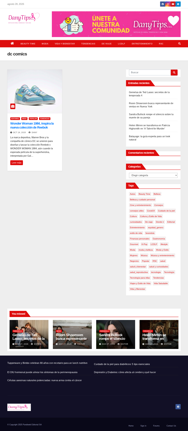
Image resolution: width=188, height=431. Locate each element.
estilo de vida (136, 233)
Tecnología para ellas (140, 278)
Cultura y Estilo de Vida (151, 216)
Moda (45, 43)
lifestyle (164, 244)
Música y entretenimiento (162, 255)
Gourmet (134, 244)
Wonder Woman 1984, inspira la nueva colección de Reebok (32, 125)
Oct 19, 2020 (19, 132)
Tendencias (88, 43)
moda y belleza (146, 250)
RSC (161, 43)
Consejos (158, 205)
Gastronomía (159, 238)
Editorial (15, 118)
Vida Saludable (161, 283)
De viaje (106, 43)
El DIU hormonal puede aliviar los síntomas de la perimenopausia (42, 372)
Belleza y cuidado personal (142, 199)
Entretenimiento (142, 43)
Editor (37, 344)
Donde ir (160, 222)
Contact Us (171, 426)
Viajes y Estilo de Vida (140, 283)
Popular (33, 118)
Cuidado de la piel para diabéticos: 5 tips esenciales (122, 364)
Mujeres (133, 255)
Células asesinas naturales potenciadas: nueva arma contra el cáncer (44, 380)
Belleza (157, 194)
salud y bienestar (138, 266)
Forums (156, 426)
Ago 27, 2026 (21, 344)
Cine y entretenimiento (140, 205)
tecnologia (156, 272)
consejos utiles (137, 211)
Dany (34, 132)
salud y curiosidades (158, 266)
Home (131, 426)
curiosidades (136, 222)
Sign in (143, 426)
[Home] (12, 43)
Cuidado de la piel (166, 211)
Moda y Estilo (162, 250)
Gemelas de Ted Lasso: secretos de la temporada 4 (28, 338)
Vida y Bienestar (65, 43)
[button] (179, 43)
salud (162, 261)
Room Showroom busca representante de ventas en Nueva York (71, 340)
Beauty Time (28, 43)
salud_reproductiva (139, 272)
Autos (132, 194)
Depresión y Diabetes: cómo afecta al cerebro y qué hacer (125, 372)
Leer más (16, 162)
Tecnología (169, 272)
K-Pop (144, 244)
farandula (150, 233)
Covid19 (151, 211)
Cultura (133, 216)
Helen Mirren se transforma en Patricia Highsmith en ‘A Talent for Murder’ (158, 340)
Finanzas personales (139, 238)
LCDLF (121, 43)
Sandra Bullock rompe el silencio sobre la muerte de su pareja (115, 340)
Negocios (134, 261)
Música (144, 255)
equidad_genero (155, 227)
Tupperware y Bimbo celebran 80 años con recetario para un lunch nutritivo (47, 363)
